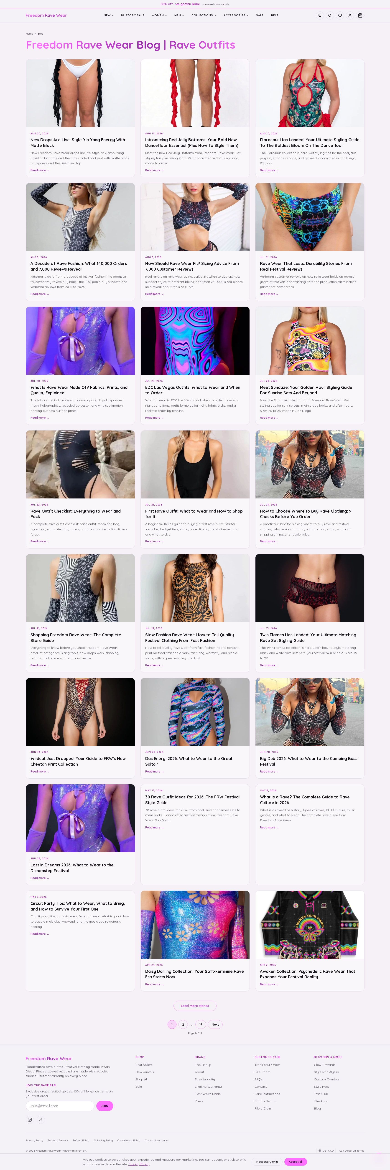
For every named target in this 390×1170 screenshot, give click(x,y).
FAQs (259, 1079)
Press (199, 1101)
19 (200, 1024)
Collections (202, 15)
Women (158, 15)
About (199, 1072)
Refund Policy (81, 1140)
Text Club (321, 1094)
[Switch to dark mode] (320, 15)
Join (105, 1106)
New (107, 15)
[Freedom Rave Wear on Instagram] (30, 1120)
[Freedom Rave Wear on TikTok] (41, 1120)
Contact (261, 1086)
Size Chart (262, 1072)
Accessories (235, 15)
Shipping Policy (103, 1140)
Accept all (296, 1161)
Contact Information (157, 1140)
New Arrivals (144, 1072)
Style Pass (321, 1086)
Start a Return (265, 1101)
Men (177, 15)
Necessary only (267, 1161)
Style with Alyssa (326, 1072)
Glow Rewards (325, 1065)
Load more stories (195, 1006)
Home (29, 33)
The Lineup (203, 1065)
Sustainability (205, 1079)
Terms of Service (58, 1140)
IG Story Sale (133, 15)
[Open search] (330, 15)
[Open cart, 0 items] (360, 15)
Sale (260, 15)
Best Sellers (144, 1065)
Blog (317, 1108)
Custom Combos (327, 1079)
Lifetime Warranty (208, 1086)
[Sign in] (350, 15)
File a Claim (263, 1108)
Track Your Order (267, 1065)
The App (320, 1101)
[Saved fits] (340, 15)
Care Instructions (267, 1094)
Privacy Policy (34, 1140)
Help (275, 15)
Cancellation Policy (128, 1140)
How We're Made (208, 1094)
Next (215, 1024)
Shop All (141, 1079)
